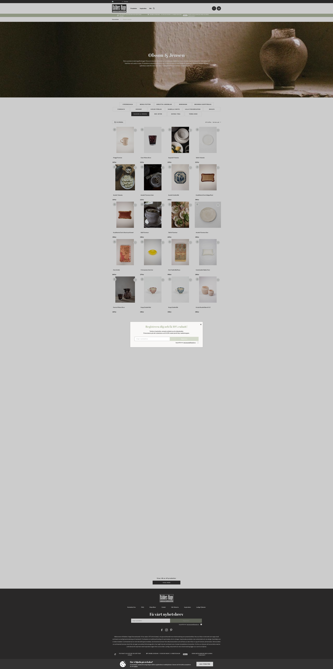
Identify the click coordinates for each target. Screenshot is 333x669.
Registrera (184, 339)
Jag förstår (204, 664)
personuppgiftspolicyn (189, 342)
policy (135, 666)
